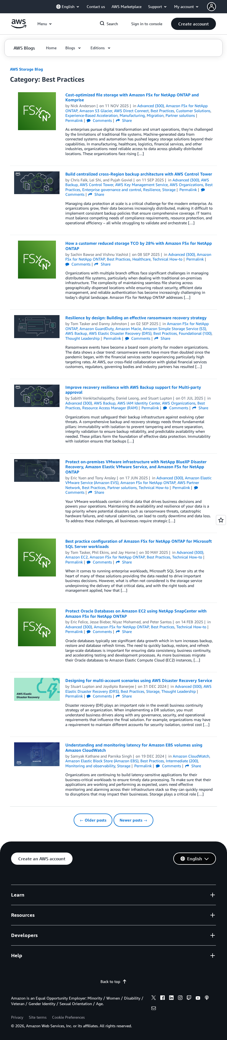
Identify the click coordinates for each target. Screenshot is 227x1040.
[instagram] (180, 998)
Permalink (74, 120)
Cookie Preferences (68, 1017)
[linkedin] (171, 998)
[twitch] (189, 998)
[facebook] (162, 998)
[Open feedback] (221, 520)
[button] (193, 24)
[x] (153, 998)
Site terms (38, 1017)
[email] (153, 1009)
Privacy (17, 1017)
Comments (102, 120)
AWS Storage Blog (26, 69)
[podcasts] (207, 998)
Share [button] (126, 120)
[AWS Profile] (211, 6)
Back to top (110, 981)
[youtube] (198, 998)
